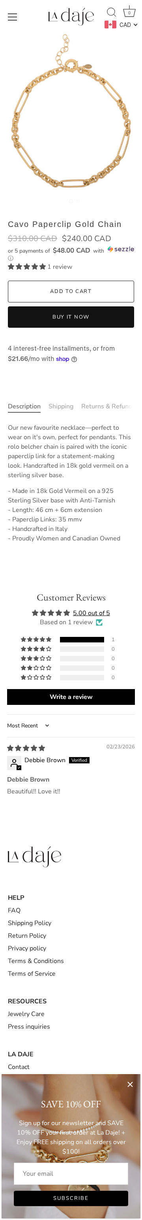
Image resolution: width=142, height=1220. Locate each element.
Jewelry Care (26, 1014)
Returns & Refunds (108, 406)
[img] (26, 748)
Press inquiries (29, 1026)
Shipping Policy (29, 923)
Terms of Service (32, 973)
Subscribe (71, 1198)
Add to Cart (71, 291)
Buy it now (71, 317)
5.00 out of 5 (91, 613)
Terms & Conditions (36, 961)
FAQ (14, 910)
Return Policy (27, 935)
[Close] (130, 1084)
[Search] (111, 13)
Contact (19, 1067)
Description (24, 406)
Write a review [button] (71, 697)
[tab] (28, 406)
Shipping (61, 406)
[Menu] (12, 17)
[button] (71, 254)
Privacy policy (27, 948)
